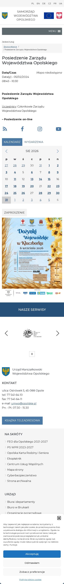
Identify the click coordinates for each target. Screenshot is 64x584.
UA (60, 3)
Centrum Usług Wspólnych (25, 464)
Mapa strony (15, 469)
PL (33, 3)
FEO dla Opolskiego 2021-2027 (27, 441)
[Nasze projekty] (49, 15)
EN (38, 3)
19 (23, 186)
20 (32, 186)
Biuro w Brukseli (18, 507)
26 (23, 193)
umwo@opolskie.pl (23, 403)
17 (6, 186)
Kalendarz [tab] (12, 142)
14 (40, 179)
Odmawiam (32, 562)
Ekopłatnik (14, 458)
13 (32, 179)
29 (23, 165)
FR (55, 3)
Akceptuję (32, 553)
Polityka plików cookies (30, 579)
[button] (59, 518)
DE (43, 3)
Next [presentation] (57, 333)
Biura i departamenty (21, 501)
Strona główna (10, 47)
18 (14, 186)
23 (57, 186)
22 (49, 186)
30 (57, 193)
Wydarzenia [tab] (33, 142)
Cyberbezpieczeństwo (22, 475)
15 (49, 179)
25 (14, 193)
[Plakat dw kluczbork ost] (32, 257)
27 (6, 165)
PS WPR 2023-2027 (20, 447)
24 (6, 193)
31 (40, 165)
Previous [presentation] (6, 333)
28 (15, 165)
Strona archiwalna (19, 481)
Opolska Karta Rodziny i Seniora (28, 452)
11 (15, 179)
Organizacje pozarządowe (24, 513)
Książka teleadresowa (22, 420)
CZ (49, 3)
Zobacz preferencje (32, 571)
